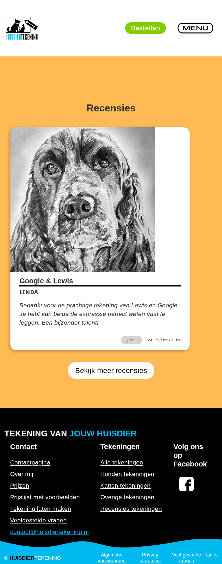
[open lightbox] (82, 199)
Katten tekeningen (125, 485)
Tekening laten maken (40, 508)
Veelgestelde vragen (38, 520)
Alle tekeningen (121, 462)
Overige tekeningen (127, 497)
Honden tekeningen (127, 474)
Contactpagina (30, 462)
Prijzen (19, 485)
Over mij (21, 474)
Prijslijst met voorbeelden (45, 497)
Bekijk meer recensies (111, 370)
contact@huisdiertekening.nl (49, 531)
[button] (195, 28)
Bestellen (145, 28)
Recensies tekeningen (131, 508)
